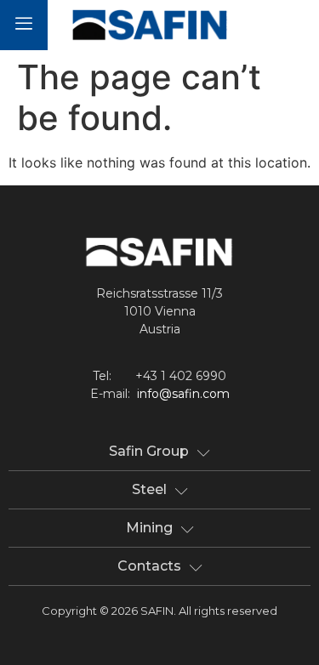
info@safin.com (183, 393)
